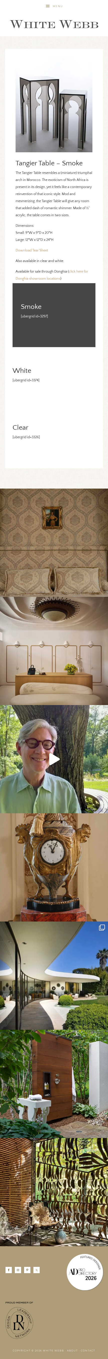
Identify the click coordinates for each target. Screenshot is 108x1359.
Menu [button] (58, 6)
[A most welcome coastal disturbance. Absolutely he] (54, 976)
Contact (88, 1350)
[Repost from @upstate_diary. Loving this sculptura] (54, 1192)
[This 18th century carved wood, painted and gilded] (54, 867)
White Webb (54, 24)
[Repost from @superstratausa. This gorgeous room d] (54, 651)
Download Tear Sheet (32, 250)
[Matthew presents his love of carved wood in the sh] (54, 759)
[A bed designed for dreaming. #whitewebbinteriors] (54, 543)
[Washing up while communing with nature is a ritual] (54, 1084)
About (72, 1350)
